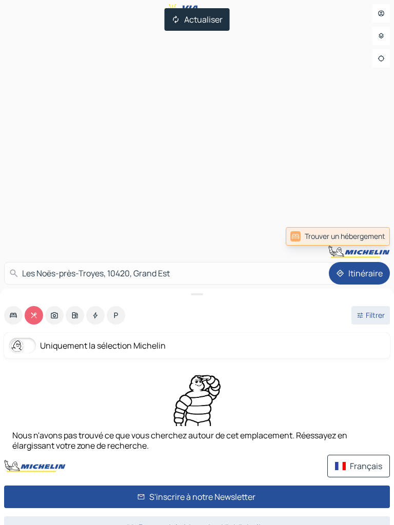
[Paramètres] (381, 36)
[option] (13, 315)
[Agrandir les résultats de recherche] (197, 294)
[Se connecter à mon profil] (381, 13)
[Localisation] (381, 58)
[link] (338, 236)
